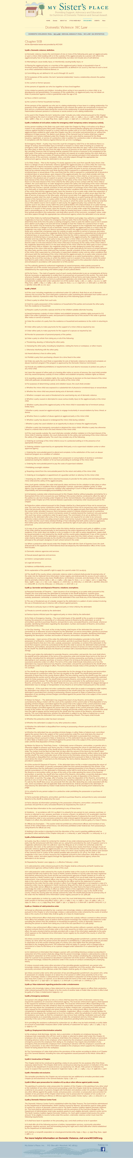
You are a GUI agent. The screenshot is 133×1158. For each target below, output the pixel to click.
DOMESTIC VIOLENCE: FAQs (40, 34)
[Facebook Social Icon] (103, 1149)
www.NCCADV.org (93, 1138)
